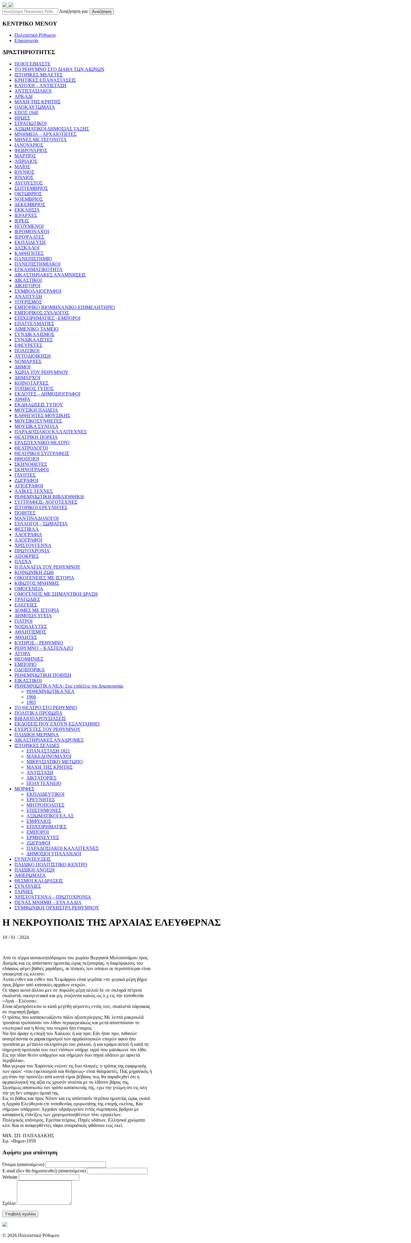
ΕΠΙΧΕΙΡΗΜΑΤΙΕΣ (46, 826)
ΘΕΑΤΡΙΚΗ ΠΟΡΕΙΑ (36, 437)
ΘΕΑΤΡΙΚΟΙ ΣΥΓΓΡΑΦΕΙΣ (41, 453)
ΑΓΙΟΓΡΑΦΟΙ (28, 485)
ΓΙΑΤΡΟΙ (23, 621)
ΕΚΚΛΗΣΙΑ (27, 209)
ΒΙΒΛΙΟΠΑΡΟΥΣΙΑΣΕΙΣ (40, 718)
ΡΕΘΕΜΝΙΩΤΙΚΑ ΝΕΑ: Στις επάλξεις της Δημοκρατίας (68, 686)
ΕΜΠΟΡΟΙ (37, 832)
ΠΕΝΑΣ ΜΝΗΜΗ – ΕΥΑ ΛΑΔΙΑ (48, 902)
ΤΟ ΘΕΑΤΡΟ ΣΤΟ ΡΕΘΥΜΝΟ (45, 707)
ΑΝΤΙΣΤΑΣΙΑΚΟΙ (32, 90)
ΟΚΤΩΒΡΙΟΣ (28, 193)
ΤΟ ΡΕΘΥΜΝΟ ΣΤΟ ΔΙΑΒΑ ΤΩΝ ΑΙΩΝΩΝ (59, 69)
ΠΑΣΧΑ (23, 561)
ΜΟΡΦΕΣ (24, 788)
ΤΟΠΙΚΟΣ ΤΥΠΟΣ (34, 388)
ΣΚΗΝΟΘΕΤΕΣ (30, 464)
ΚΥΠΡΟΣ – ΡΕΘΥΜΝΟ (38, 642)
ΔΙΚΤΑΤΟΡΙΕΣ (41, 777)
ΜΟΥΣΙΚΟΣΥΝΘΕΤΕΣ (38, 420)
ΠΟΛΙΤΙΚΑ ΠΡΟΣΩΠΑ (38, 713)
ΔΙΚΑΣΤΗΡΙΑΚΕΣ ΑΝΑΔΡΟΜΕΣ (49, 740)
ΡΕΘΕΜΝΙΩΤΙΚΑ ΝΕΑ (50, 691)
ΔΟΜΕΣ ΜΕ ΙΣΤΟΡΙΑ (36, 610)
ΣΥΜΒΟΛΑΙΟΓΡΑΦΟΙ (37, 291)
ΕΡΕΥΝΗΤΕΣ (40, 799)
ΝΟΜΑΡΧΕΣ (28, 361)
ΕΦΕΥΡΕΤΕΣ (28, 345)
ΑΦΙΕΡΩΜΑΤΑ (30, 875)
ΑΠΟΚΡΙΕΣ (26, 556)
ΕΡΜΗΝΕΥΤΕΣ (42, 837)
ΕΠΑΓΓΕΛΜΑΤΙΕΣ (34, 323)
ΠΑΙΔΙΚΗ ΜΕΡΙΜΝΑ (36, 734)
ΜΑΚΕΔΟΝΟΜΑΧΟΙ (48, 756)
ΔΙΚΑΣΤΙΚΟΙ (28, 280)
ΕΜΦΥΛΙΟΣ (38, 821)
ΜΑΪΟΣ (22, 166)
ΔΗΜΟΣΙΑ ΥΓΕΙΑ (33, 615)
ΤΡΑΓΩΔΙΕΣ (27, 599)
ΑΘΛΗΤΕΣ (25, 637)
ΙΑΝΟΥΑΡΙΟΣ (28, 145)
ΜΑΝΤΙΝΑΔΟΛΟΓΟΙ (36, 518)
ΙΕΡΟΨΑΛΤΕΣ (29, 237)
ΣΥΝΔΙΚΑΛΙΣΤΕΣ (33, 339)
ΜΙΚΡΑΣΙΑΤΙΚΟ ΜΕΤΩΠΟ (54, 761)
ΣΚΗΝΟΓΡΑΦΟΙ (31, 469)
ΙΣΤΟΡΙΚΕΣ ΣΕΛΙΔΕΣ (37, 745)
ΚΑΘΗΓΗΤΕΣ (29, 253)
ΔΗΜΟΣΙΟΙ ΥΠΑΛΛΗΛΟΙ (53, 853)
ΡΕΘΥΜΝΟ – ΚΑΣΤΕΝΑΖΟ (43, 648)
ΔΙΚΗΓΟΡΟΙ (27, 285)
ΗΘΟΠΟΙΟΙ (26, 458)
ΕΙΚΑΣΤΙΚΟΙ (28, 680)
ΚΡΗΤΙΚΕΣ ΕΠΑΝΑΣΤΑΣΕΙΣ (45, 80)
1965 (31, 702)
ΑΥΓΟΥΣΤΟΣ (28, 182)
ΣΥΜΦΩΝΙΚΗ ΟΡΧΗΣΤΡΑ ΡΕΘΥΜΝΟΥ (56, 907)
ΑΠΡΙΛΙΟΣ (25, 161)
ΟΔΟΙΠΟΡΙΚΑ (29, 669)
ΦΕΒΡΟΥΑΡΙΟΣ (30, 150)
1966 (31, 696)
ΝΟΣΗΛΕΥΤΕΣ (30, 626)
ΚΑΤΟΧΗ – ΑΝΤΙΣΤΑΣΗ (40, 85)
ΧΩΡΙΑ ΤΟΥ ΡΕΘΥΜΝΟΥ (41, 372)
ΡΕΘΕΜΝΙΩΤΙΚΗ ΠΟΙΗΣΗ (42, 675)
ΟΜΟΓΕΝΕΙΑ (28, 588)
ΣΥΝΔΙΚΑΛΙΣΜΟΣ (34, 334)
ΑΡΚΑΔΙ (23, 96)
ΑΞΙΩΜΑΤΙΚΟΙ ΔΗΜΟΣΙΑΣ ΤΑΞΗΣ (51, 128)
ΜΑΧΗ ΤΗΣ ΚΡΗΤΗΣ (37, 101)
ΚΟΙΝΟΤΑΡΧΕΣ (31, 383)
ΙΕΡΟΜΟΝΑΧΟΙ (31, 231)
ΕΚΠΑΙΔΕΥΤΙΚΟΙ (45, 794)
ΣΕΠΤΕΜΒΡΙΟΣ (31, 188)
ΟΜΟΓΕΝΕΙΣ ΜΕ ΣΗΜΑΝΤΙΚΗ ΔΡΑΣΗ (56, 594)
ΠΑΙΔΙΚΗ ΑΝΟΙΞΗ (34, 869)
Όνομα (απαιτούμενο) (23, 1164)
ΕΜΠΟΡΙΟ (25, 664)
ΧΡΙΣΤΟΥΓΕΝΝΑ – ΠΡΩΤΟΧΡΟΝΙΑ (52, 896)
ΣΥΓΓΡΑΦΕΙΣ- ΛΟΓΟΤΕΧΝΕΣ (45, 502)
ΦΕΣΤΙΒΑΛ (26, 529)
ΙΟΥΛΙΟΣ (23, 177)
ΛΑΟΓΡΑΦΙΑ (28, 534)
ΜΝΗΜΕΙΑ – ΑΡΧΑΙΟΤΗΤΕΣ (45, 134)
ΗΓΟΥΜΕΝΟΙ (29, 226)
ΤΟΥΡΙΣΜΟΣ (28, 301)
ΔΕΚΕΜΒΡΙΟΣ (29, 204)
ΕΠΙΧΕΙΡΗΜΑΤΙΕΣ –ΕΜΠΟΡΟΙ (47, 318)
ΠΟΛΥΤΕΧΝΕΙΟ (43, 783)
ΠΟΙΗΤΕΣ (25, 512)
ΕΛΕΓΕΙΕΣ (25, 604)
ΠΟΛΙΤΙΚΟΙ (26, 350)
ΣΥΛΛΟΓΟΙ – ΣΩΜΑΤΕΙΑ (41, 523)
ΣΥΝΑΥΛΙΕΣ (27, 886)
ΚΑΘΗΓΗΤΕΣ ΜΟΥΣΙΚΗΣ (42, 415)
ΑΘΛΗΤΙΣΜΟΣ (30, 631)
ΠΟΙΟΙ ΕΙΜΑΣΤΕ (32, 63)
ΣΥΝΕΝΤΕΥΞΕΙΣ (32, 859)
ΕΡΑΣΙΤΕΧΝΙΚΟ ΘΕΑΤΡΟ (42, 442)
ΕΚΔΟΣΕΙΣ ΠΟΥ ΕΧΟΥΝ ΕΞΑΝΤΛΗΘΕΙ (57, 723)
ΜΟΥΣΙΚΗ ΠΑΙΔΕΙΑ (36, 410)
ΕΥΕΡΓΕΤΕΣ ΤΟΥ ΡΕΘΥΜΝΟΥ (47, 729)
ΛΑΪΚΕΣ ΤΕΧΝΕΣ (33, 491)
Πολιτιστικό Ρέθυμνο (35, 35)
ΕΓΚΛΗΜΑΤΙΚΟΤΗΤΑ (38, 269)
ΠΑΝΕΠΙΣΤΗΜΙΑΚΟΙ (37, 264)
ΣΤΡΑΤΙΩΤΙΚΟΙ (30, 123)
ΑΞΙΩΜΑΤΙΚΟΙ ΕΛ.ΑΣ (50, 815)
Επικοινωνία (26, 40)
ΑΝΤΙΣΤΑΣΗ (40, 772)
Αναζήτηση (101, 11)
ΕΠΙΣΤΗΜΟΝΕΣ (43, 810)
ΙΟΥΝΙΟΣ (24, 172)
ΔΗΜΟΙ (22, 366)
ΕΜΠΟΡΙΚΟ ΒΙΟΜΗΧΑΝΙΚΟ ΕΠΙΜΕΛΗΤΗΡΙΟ (64, 307)
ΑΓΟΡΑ (22, 653)
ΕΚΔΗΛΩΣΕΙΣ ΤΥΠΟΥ (38, 404)
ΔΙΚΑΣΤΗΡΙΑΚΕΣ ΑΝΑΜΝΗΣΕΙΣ (50, 274)
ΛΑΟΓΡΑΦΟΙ (28, 539)
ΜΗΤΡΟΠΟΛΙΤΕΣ (45, 805)
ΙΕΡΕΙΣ (21, 220)
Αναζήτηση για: (73, 11)
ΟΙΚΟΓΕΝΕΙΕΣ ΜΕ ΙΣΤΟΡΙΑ (44, 577)
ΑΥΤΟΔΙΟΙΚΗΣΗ (32, 356)
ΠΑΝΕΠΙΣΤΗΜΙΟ (33, 258)
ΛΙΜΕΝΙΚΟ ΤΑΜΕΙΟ (36, 328)
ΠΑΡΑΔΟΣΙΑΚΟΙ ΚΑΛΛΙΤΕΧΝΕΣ (50, 431)
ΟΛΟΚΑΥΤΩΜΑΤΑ (34, 107)
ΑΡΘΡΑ (22, 399)
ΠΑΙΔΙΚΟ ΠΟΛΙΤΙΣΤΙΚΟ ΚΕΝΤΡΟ (50, 864)
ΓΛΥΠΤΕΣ (25, 475)
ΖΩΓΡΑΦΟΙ (26, 480)
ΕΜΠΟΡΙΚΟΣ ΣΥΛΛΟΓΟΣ (41, 312)
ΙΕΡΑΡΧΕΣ (25, 215)
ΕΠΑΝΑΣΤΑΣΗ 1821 (48, 750)
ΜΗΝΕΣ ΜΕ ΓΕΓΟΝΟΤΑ (40, 139)
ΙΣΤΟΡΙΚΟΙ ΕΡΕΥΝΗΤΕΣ (40, 507)
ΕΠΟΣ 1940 (26, 112)
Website (9, 1177)
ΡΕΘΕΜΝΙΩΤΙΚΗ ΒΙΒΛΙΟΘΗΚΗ (49, 496)
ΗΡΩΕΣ (22, 118)
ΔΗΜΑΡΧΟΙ (27, 377)
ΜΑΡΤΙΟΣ (25, 155)
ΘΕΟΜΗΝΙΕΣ (28, 658)
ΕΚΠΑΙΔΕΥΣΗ (30, 242)
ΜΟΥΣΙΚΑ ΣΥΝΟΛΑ (36, 426)
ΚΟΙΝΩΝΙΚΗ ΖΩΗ (34, 572)
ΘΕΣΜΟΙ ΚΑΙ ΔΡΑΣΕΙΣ (38, 880)
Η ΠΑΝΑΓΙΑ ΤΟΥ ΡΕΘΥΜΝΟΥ (47, 567)
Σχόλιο (9, 1203)
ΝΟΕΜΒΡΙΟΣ (28, 199)
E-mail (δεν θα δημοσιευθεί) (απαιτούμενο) (44, 1170)
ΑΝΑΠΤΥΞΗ (28, 296)
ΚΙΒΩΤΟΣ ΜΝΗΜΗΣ (36, 583)
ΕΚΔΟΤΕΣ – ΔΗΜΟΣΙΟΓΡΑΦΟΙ (47, 393)
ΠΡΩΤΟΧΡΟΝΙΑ (32, 550)
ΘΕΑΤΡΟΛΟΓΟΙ (31, 447)
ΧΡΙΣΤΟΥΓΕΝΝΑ (32, 545)
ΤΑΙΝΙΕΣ (23, 891)
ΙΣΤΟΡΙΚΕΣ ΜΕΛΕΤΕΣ (38, 74)
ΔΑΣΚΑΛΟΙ (26, 247)
